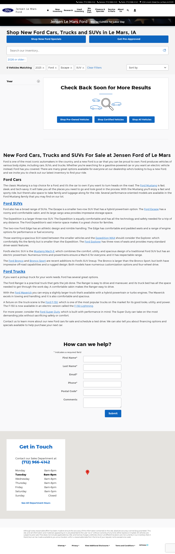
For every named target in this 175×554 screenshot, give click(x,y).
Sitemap (61, 546)
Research (68, 10)
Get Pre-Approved (128, 39)
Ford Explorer (93, 241)
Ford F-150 (52, 302)
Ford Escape (151, 209)
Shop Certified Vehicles (111, 119)
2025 (38, 67)
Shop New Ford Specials (46, 39)
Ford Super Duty (50, 311)
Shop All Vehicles (141, 119)
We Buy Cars (89, 10)
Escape (65, 67)
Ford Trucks (14, 271)
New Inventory (57, 10)
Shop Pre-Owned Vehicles (74, 119)
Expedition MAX (105, 237)
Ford (51, 67)
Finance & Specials (100, 10)
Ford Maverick (23, 292)
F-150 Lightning (83, 305)
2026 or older (16, 59)
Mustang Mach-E (44, 251)
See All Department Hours (35, 503)
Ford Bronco (16, 260)
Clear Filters (94, 67)
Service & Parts (111, 10)
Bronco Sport (38, 260)
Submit (113, 413)
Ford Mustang (148, 185)
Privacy (75, 546)
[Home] (7, 10)
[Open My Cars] (134, 10)
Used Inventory (79, 10)
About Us (121, 10)
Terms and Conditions (125, 546)
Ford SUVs (12, 203)
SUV (78, 67)
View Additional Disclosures (96, 546)
